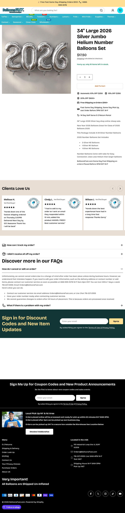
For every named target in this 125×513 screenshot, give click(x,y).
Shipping (80, 59)
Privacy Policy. (81, 404)
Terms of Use (68, 404)
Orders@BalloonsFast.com (85, 452)
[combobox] (68, 10)
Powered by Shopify (34, 502)
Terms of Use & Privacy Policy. (101, 328)
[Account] (112, 10)
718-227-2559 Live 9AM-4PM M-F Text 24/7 (88, 457)
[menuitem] (5, 16)
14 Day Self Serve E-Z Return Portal (95, 115)
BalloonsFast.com (17, 502)
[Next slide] (120, 188)
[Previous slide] (113, 188)
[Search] (101, 10)
